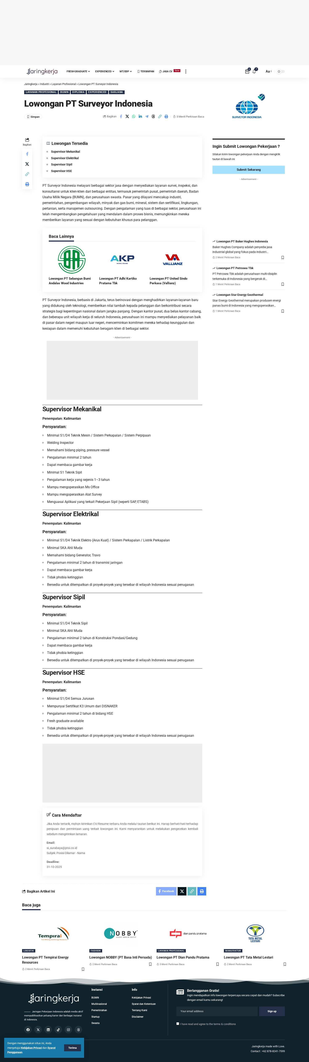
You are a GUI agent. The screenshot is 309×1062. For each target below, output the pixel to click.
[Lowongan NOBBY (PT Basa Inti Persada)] (120, 933)
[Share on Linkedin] (140, 116)
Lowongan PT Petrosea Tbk (235, 268)
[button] (160, 116)
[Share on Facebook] (121, 116)
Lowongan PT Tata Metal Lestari (248, 957)
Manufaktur (233, 951)
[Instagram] (68, 1029)
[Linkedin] (48, 1029)
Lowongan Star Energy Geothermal (240, 294)
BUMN (64, 92)
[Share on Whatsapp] (134, 116)
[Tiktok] (58, 1029)
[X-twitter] (38, 1029)
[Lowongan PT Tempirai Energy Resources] (53, 933)
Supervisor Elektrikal (65, 158)
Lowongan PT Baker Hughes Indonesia (242, 241)
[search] (260, 71)
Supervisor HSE (61, 171)
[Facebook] (28, 1029)
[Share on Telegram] (147, 116)
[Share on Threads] (153, 116)
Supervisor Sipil (61, 164)
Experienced (97, 92)
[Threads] (78, 1029)
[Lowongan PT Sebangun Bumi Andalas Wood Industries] (72, 260)
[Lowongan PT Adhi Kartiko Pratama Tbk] (122, 260)
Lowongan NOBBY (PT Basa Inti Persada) (120, 957)
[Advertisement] (154, 32)
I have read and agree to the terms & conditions (208, 1024)
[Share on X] (127, 116)
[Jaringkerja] (42, 71)
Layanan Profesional (41, 92)
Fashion (96, 951)
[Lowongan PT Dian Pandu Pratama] (188, 933)
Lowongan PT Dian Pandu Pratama (183, 957)
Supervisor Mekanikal (65, 151)
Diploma (78, 92)
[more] (186, 71)
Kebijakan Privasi (31, 1047)
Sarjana (117, 92)
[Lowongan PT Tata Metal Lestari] (255, 933)
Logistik (29, 951)
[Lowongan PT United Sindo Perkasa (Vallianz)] (173, 260)
